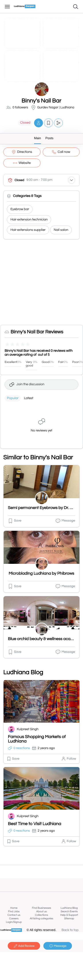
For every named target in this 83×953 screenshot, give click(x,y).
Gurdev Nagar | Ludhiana (55, 107)
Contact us (13, 915)
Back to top (70, 930)
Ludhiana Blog (69, 908)
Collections (41, 915)
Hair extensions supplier (28, 230)
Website (25, 163)
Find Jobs (14, 911)
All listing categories (41, 918)
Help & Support (69, 915)
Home (13, 908)
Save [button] (17, 520)
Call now (64, 152)
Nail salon (61, 230)
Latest (28, 398)
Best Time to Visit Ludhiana (34, 824)
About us (41, 911)
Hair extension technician (29, 219)
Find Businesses (41, 908)
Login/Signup (14, 922)
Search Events (69, 911)
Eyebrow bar (19, 209)
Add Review (26, 945)
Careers (14, 918)
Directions (24, 152)
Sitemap (69, 918)
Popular (12, 398)
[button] (38, 123)
